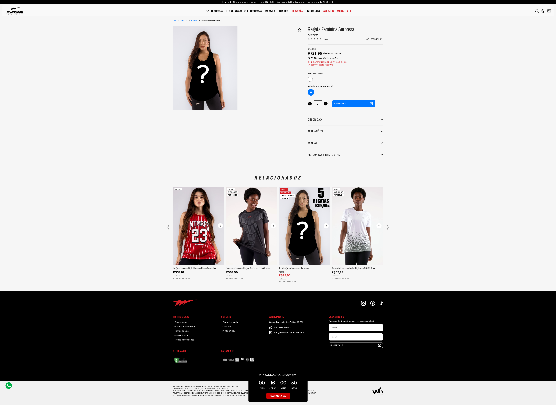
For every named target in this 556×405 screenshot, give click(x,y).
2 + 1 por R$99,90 (254, 11)
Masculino (270, 11)
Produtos (184, 20)
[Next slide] (387, 227)
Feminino (283, 11)
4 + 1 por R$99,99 (215, 11)
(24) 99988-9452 (282, 327)
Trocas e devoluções (184, 340)
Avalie (326, 39)
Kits (349, 11)
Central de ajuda (230, 322)
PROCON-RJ (229, 331)
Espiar (192, 261)
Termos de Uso (181, 331)
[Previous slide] (168, 227)
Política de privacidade (184, 326)
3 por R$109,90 (235, 11)
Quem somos (180, 322)
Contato (227, 326)
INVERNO (340, 11)
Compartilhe (376, 39)
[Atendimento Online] (9, 385)
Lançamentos (313, 11)
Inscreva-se (336, 345)
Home (175, 20)
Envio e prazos (181, 335)
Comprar (340, 103)
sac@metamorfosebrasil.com (289, 333)
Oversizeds (328, 11)
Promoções (297, 11)
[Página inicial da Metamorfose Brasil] (27, 11)
